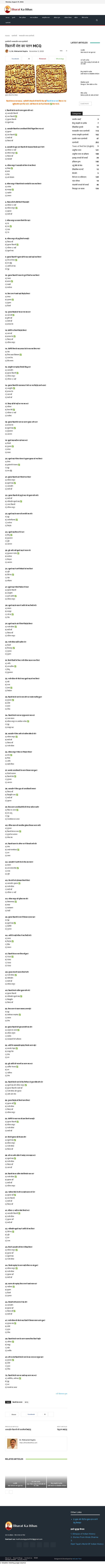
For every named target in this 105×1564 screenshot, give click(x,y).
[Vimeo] (94, 1)
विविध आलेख (84, 93)
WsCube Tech (77, 1559)
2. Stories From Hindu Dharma (84, 1537)
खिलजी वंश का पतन (52, 101)
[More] (51, 1414)
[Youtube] (97, 1)
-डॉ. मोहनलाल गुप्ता (61, 1394)
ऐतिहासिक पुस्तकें (85, 82)
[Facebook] (85, 1)
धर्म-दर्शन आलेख (36, 1481)
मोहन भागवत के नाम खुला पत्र (15, 1486)
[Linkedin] (32, 1544)
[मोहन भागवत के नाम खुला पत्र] (15, 1475)
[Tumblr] (46, 1544)
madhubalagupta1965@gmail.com (29, 1539)
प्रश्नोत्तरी (14, 35)
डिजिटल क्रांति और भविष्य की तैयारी (89, 95)
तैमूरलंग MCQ (62, 1429)
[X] (91, 1)
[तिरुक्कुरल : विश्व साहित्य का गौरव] (75, 83)
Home (7, 35)
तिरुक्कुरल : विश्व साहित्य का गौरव (89, 84)
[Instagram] (88, 1)
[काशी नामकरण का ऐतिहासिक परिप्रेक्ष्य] (57, 1475)
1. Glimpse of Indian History (83, 1534)
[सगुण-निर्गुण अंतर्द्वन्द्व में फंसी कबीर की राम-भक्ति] (36, 1475)
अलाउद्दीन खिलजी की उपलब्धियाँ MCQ (18, 1429)
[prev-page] (6, 1492)
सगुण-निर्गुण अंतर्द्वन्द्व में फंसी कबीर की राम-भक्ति (36, 1485)
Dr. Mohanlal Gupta (20, 51)
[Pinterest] (39, 1544)
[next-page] (10, 1492)
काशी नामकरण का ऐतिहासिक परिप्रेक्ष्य (57, 1486)
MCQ (26, 1402)
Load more (85, 103)
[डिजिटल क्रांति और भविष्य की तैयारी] (75, 94)
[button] (96, 20)
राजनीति (15, 1483)
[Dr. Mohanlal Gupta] (7, 51)
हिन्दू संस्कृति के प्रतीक (56, 1483)
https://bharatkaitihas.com (28, 1442)
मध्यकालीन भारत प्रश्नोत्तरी (26, 35)
